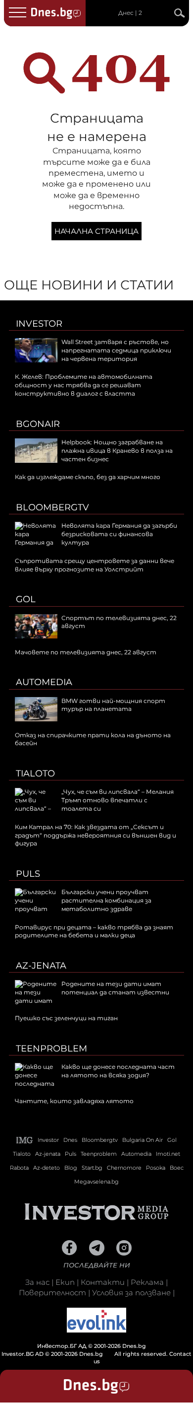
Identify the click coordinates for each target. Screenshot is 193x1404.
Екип (65, 1282)
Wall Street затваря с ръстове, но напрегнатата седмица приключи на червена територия (116, 350)
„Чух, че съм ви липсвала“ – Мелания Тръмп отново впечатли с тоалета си (117, 800)
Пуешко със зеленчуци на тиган (66, 1018)
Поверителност (52, 1292)
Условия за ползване (131, 1292)
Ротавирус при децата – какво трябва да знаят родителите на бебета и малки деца (94, 931)
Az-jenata (41, 965)
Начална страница (96, 231)
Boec (177, 1167)
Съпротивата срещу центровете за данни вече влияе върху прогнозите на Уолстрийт (94, 565)
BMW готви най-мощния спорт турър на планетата (113, 705)
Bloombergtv (52, 507)
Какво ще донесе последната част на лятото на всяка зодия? (118, 1071)
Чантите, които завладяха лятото (74, 1101)
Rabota (19, 1167)
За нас (37, 1282)
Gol (26, 599)
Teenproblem (51, 1048)
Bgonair (38, 424)
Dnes (70, 1139)
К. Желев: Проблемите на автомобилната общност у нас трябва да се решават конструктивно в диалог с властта (83, 385)
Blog (70, 1167)
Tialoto (35, 773)
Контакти (103, 1282)
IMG (24, 1140)
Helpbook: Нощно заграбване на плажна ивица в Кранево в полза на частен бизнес (117, 450)
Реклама (147, 1282)
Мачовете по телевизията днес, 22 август (85, 652)
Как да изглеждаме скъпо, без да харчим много (87, 477)
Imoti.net (168, 1153)
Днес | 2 (130, 13)
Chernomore (124, 1167)
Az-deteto (46, 1167)
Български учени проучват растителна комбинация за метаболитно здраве (106, 900)
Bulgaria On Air (142, 1139)
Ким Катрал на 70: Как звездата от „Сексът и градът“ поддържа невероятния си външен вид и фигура (95, 835)
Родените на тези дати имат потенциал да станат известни (115, 988)
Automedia (44, 682)
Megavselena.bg (96, 1181)
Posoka (155, 1167)
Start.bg (92, 1167)
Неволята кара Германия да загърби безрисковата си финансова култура (119, 534)
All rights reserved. (85, 1349)
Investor (39, 323)
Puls (28, 873)
